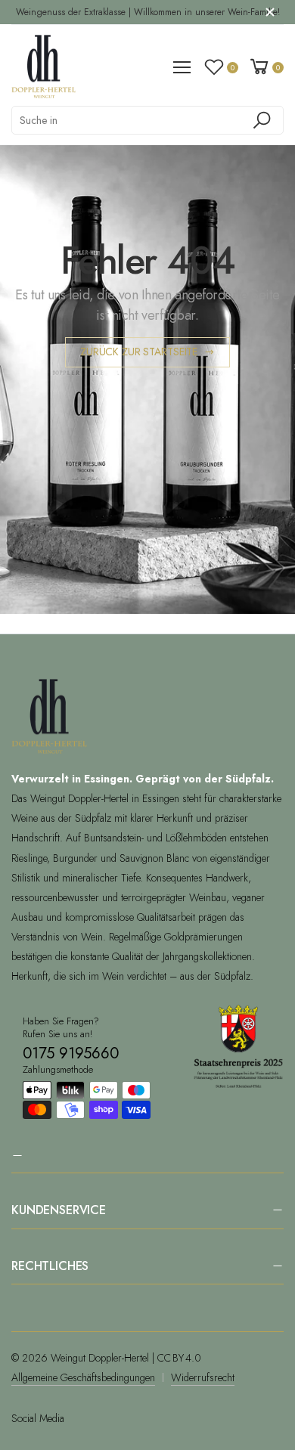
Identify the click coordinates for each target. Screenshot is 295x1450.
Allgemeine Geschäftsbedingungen (83, 1377)
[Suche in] (264, 120)
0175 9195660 (71, 1053)
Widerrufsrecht (202, 1377)
